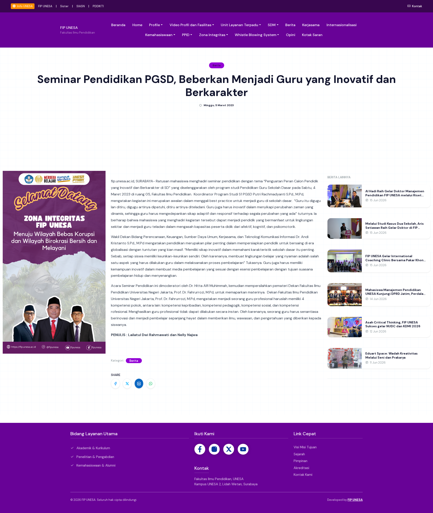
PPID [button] (185, 34)
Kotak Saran (312, 34)
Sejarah (299, 454)
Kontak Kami (303, 474)
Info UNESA (24, 6)
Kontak (416, 6)
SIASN (80, 6)
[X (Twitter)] (228, 449)
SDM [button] (272, 25)
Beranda (118, 25)
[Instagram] (214, 449)
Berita (290, 25)
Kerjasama (311, 25)
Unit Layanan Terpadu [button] (239, 25)
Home (137, 25)
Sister (64, 6)
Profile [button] (154, 25)
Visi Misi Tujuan (305, 447)
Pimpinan (300, 461)
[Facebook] (199, 449)
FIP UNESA (45, 6)
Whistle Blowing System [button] (255, 34)
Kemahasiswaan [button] (159, 34)
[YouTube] (243, 449)
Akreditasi (301, 468)
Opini (290, 34)
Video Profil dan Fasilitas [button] (190, 25)
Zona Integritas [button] (212, 34)
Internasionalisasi (342, 25)
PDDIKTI (98, 6)
